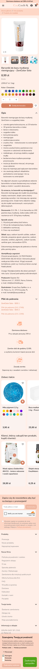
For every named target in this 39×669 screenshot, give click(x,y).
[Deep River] (9, 91)
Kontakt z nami (7, 595)
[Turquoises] (20, 91)
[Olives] (30, 91)
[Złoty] (17, 414)
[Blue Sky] (16, 91)
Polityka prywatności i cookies (13, 557)
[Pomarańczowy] (7, 411)
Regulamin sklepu (9, 560)
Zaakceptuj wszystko (30, 662)
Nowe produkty (8, 543)
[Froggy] (27, 91)
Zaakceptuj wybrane (11, 665)
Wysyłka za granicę (9, 585)
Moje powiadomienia (10, 620)
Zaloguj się (6, 613)
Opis (3, 112)
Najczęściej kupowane (10, 546)
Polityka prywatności (20, 648)
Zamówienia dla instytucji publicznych (16, 574)
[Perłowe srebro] (21, 414)
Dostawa (5, 588)
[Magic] (23, 94)
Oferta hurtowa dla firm (11, 578)
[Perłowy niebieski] (7, 414)
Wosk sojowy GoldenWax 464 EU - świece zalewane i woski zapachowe (13, 471)
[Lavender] (6, 91)
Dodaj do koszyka (17, 105)
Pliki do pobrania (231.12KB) (12, 314)
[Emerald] (23, 91)
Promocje (5, 539)
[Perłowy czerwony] (11, 411)
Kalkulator (6, 592)
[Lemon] (6, 94)
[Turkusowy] (14, 414)
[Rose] (20, 94)
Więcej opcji (8, 652)
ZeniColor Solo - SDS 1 (10, 303)
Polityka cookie (6, 648)
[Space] (33, 94)
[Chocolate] (30, 94)
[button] (3, 5)
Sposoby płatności (9, 567)
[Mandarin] (13, 94)
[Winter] (2, 91)
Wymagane (8, 656)
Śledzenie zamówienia (10, 609)
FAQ (3, 581)
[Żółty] (4, 411)
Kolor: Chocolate (7, 87)
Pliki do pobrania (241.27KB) (12, 307)
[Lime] (33, 91)
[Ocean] (13, 91)
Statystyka (8, 658)
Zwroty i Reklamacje (10, 571)
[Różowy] (17, 411)
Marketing (8, 660)
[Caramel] (9, 94)
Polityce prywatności (24, 527)
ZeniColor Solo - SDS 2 (10, 310)
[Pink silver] (14, 411)
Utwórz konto (7, 616)
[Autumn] (2, 94)
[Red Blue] (4, 414)
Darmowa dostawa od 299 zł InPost (19, 1)
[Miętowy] (11, 414)
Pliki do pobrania (9, 299)
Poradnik (5, 599)
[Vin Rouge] (27, 94)
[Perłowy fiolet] (21, 411)
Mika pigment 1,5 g (10, 407)
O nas (4, 564)
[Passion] (16, 94)
